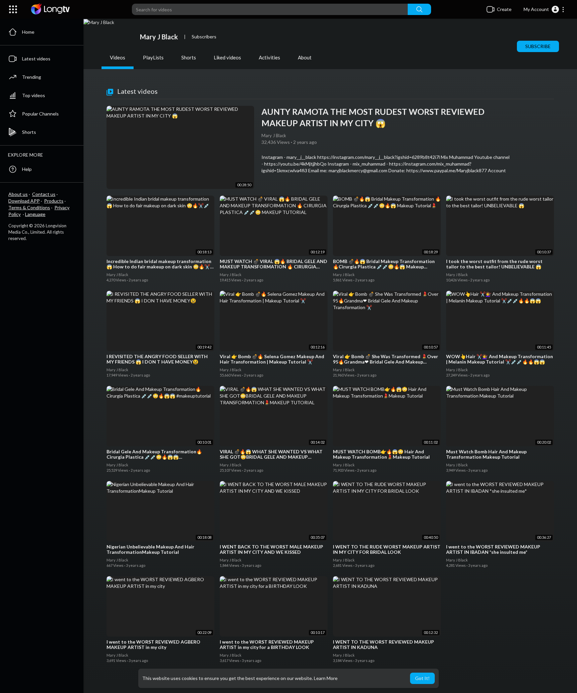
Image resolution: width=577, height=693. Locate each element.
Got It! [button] (422, 678)
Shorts (188, 57)
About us (18, 194)
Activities (269, 57)
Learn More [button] (326, 678)
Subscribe (538, 46)
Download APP (24, 201)
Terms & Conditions (29, 207)
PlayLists (153, 57)
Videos (117, 57)
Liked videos (227, 57)
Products (53, 201)
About (305, 57)
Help (27, 169)
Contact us (43, 194)
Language (35, 214)
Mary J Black (159, 37)
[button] (544, 9)
